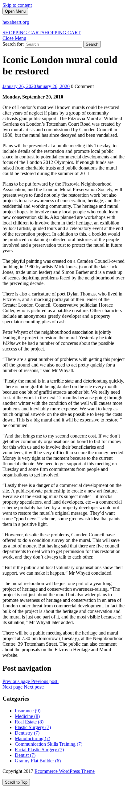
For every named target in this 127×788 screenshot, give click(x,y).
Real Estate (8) (29, 721)
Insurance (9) (27, 710)
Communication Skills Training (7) (48, 744)
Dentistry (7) (27, 733)
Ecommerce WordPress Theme (65, 771)
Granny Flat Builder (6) (38, 760)
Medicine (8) (27, 716)
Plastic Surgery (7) (33, 727)
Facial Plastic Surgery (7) (39, 749)
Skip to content (17, 5)
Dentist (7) (25, 755)
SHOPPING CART (41, 32)
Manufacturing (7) (32, 738)
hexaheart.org (15, 22)
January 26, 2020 (36, 86)
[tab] (15, 11)
